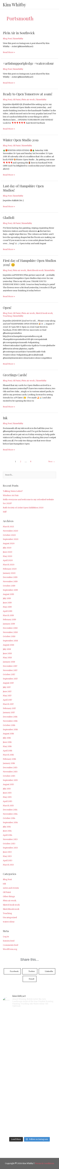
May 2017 (7, 695)
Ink (5, 418)
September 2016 (10, 729)
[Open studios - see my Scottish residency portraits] (29, 1120)
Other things (9, 896)
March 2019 (8, 615)
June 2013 (7, 852)
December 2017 (10, 666)
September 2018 (10, 641)
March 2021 (8, 526)
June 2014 (7, 831)
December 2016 (10, 717)
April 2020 (8, 560)
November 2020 (10, 531)
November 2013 (10, 839)
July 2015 (7, 789)
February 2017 (9, 708)
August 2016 (8, 734)
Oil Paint (17, 99)
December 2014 (10, 810)
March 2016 (8, 755)
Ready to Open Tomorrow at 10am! (27, 94)
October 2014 (9, 818)
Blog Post (7, 38)
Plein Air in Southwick (19, 33)
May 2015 (7, 797)
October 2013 (9, 843)
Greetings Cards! (15, 375)
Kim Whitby (14, 4)
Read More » (9, 52)
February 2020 (9, 569)
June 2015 (7, 793)
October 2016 (9, 725)
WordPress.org (10, 949)
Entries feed (8, 941)
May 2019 (7, 607)
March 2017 (8, 704)
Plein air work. (28, 99)
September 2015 (10, 780)
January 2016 (9, 763)
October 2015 (9, 776)
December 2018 (10, 628)
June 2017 (7, 691)
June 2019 (7, 603)
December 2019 (10, 577)
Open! (7, 307)
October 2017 (9, 674)
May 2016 (7, 746)
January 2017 (9, 712)
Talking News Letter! (13, 491)
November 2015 (10, 772)
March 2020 (8, 564)
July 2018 (7, 649)
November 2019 (10, 581)
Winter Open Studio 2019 (20, 140)
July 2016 (7, 738)
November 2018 (10, 632)
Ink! (5, 512)
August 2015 (8, 784)
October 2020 (9, 535)
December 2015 (10, 767)
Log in (6, 936)
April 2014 (7, 835)
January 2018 (9, 662)
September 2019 (10, 590)
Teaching (7, 316)
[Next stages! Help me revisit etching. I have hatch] (29, 1057)
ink (4, 884)
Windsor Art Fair (11, 495)
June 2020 (7, 552)
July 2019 (7, 598)
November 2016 (10, 721)
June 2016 (7, 742)
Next (51, 461)
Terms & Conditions (44, 1163)
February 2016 (9, 759)
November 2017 (10, 670)
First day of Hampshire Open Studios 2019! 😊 (29, 262)
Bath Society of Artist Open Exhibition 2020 (23, 508)
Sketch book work (44, 313)
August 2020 (8, 543)
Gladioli (8, 217)
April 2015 (7, 801)
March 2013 (8, 865)
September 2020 (10, 539)
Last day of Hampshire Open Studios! (23, 188)
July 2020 (7, 548)
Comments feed (10, 945)
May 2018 (7, 657)
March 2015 (8, 805)
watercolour (9, 922)
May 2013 (7, 856)
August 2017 (8, 683)
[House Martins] (29, 1088)
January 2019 (9, 624)
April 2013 (7, 860)
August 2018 (8, 645)
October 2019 (9, 586)
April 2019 (7, 611)
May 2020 (7, 556)
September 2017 (10, 679)
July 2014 (7, 827)
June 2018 (7, 653)
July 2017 (7, 687)
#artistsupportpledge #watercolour (28, 63)
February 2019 (9, 619)
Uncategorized (10, 917)
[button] (12, 971)
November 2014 (10, 814)
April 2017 (7, 700)
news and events (11, 888)
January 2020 (9, 573)
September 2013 (10, 848)
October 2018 (9, 636)
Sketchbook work (35, 270)
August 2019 (8, 594)
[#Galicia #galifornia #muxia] (29, 1025)
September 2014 (10, 822)
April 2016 (7, 751)
